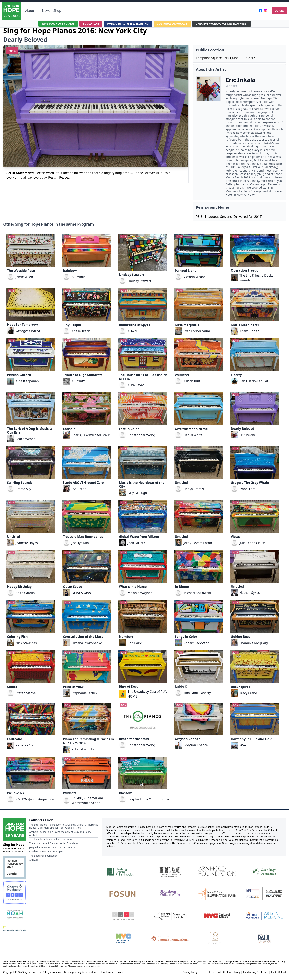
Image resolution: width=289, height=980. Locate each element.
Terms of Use (207, 972)
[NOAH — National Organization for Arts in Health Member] (14, 915)
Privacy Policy (190, 972)
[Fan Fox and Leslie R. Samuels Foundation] (170, 938)
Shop (57, 10)
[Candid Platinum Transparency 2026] (14, 867)
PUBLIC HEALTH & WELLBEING (128, 23)
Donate (279, 10)
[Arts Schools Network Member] (14, 930)
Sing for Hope (13, 844)
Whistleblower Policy (229, 972)
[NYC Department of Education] (123, 938)
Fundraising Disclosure (255, 972)
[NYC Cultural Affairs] (217, 916)
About (29, 10)
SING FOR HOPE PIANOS (58, 23)
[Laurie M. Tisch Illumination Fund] (217, 893)
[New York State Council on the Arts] (170, 916)
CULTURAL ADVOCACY (172, 23)
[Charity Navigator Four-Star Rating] (14, 892)
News (46, 10)
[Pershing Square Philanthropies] (123, 871)
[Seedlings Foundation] (264, 871)
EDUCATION (91, 23)
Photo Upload (278, 972)
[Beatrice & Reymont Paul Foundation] (264, 938)
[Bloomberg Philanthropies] (170, 893)
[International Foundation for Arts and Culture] (170, 871)
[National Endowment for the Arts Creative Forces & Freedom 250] (264, 893)
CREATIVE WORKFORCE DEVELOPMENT (222, 23)
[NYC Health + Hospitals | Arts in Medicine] (264, 916)
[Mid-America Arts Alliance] (123, 916)
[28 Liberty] (217, 938)
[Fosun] (123, 893)
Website (232, 86)
